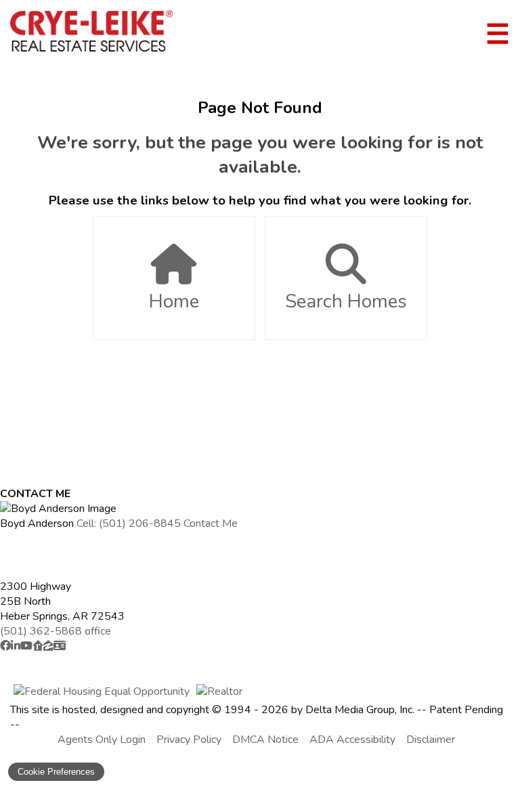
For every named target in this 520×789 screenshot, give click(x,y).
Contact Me (210, 523)
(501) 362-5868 (55, 631)
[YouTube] (26, 646)
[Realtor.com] (37, 646)
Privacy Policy (188, 739)
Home (174, 301)
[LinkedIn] (15, 646)
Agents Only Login (102, 739)
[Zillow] (48, 646)
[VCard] (59, 646)
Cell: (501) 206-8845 (129, 523)
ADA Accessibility (352, 739)
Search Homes (346, 301)
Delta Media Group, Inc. (359, 709)
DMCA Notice (265, 739)
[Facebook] (5, 646)
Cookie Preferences (56, 772)
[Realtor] (219, 691)
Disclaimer (430, 739)
